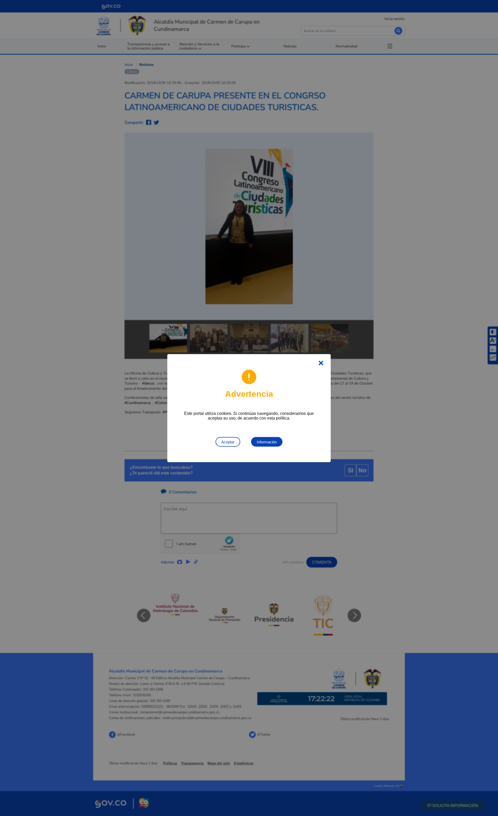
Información (267, 441)
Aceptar (227, 441)
